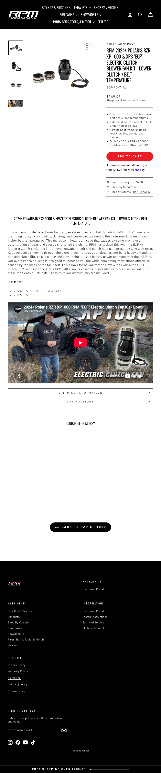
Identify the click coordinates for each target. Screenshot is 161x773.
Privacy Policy (17, 665)
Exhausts (81, 7)
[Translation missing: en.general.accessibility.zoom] (60, 73)
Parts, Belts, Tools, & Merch (72, 21)
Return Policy (16, 691)
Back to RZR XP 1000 (83, 527)
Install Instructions (95, 617)
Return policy (141, 192)
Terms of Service (93, 622)
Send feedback (81, 750)
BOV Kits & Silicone (55, 7)
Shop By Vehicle (105, 7)
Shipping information (81, 392)
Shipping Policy (17, 684)
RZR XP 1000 (125, 43)
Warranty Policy (18, 671)
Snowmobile (89, 14)
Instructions (80, 401)
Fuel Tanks (67, 14)
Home (110, 43)
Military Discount (93, 628)
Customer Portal (93, 589)
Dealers (103, 21)
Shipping (111, 100)
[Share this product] (87, 46)
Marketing (14, 677)
